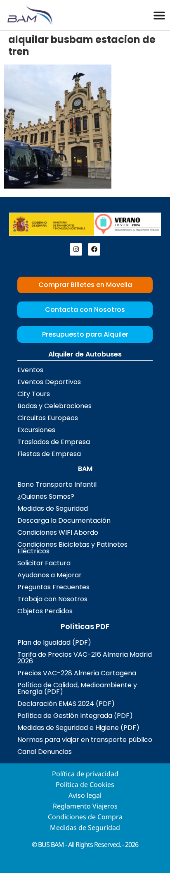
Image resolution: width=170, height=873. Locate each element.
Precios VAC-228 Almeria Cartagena (76, 673)
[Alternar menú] (159, 15)
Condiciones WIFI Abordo (57, 532)
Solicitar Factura (44, 563)
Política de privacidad (85, 773)
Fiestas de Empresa (49, 454)
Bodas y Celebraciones (54, 406)
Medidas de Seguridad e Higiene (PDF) (78, 727)
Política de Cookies (85, 784)
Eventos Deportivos (49, 382)
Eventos (30, 370)
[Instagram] (76, 249)
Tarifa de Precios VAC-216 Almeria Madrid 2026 (84, 658)
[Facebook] (94, 249)
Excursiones (36, 430)
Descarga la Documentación (64, 520)
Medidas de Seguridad (52, 508)
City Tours (33, 394)
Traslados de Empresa (53, 442)
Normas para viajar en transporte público (84, 739)
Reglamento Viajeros (85, 806)
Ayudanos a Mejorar (49, 575)
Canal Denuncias (44, 751)
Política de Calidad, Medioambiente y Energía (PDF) (77, 688)
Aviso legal (85, 795)
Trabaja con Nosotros (52, 599)
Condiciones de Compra (85, 816)
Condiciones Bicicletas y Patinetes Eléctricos (72, 548)
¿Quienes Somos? (45, 496)
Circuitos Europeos (47, 418)
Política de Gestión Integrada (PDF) (75, 715)
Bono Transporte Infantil (57, 484)
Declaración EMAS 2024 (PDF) (66, 703)
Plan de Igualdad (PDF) (54, 642)
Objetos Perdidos (45, 611)
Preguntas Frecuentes (53, 587)
